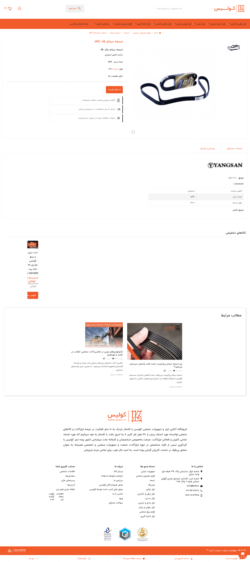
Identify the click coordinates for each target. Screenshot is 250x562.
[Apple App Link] (142, 533)
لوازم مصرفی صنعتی (145, 476)
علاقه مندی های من (65, 489)
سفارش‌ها (70, 476)
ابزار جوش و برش (147, 507)
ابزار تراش (150, 489)
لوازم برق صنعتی (147, 511)
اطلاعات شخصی (67, 471)
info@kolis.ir (193, 486)
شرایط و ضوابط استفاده (112, 476)
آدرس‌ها (71, 484)
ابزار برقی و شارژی (146, 493)
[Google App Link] (125, 533)
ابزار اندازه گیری (148, 516)
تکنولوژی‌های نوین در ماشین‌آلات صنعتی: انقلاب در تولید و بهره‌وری (97, 353)
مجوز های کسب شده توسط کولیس (106, 489)
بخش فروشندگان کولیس (111, 484)
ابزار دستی (150, 498)
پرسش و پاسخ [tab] (208, 148)
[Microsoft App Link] (107, 533)
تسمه (116, 69)
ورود (121, 498)
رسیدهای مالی (68, 480)
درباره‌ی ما (118, 480)
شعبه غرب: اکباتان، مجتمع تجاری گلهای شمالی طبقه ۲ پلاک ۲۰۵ (180, 480)
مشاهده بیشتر (116, 374)
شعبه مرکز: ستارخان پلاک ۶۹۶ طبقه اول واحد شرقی (180, 473)
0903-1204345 (192, 495)
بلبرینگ (151, 484)
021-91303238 (192, 490)
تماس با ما (118, 493)
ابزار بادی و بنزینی (146, 502)
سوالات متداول (116, 502)
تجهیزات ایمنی (148, 471)
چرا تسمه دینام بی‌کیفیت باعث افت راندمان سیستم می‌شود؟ (156, 365)
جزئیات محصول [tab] (234, 148)
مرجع (240, 178)
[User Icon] (19, 8)
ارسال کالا (118, 471)
